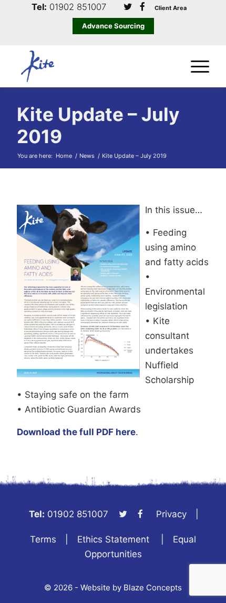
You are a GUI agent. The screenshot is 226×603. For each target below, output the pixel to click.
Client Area (171, 8)
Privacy (171, 514)
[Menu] (194, 66)
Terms (43, 539)
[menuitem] (194, 66)
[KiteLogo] (93, 66)
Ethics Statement (113, 539)
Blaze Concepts (153, 587)
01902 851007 (77, 7)
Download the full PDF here (76, 432)
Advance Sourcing (113, 26)
